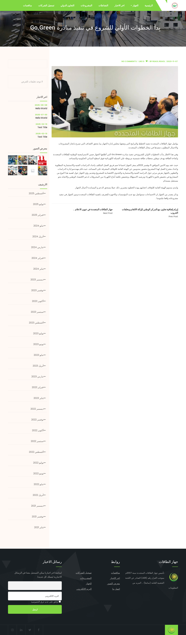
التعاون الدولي (67, 5)
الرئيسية (149, 5)
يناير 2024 (38, 268)
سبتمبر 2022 (37, 441)
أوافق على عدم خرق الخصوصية (45, 601)
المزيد (138, 582)
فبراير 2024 (37, 258)
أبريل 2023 (38, 365)
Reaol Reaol (158, 61)
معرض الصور (113, 583)
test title (42, 127)
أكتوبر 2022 (37, 430)
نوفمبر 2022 (37, 419)
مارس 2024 (37, 247)
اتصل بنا (116, 589)
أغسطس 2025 (36, 193)
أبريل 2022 (38, 495)
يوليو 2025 (38, 204)
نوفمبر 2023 (37, 290)
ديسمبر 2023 (37, 279)
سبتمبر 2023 (37, 312)
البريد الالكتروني (84, 589)
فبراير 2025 (37, 215)
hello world (41, 108)
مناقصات (27, 5)
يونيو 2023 (38, 344)
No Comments (129, 61)
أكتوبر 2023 (37, 301)
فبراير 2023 (37, 387)
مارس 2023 (37, 376)
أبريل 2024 (37, 236)
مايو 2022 (38, 484)
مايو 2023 (38, 355)
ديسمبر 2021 (37, 505)
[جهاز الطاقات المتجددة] (174, 5)
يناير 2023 (38, 398)
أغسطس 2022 (36, 452)
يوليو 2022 (38, 462)
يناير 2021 (38, 527)
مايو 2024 (38, 225)
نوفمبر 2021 (37, 516)
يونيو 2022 (38, 473)
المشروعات (86, 5)
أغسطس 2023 (36, 322)
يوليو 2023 (38, 333)
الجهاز (135, 5)
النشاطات (103, 5)
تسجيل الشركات (46, 5)
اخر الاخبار (119, 5)
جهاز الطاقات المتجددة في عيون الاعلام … (93, 209)
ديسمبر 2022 (37, 409)
